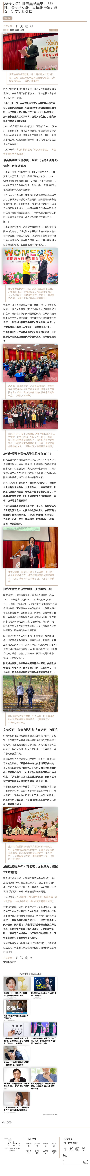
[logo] (12, 1142)
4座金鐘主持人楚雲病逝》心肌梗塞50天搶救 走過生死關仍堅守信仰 (16, 1086)
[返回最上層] (83, 1169)
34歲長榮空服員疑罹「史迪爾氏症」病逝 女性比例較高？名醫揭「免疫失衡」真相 (43, 1040)
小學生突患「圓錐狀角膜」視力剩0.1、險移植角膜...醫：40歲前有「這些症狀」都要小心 (16, 1040)
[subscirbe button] (85, 1162)
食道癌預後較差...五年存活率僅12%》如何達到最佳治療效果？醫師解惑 (43, 1086)
